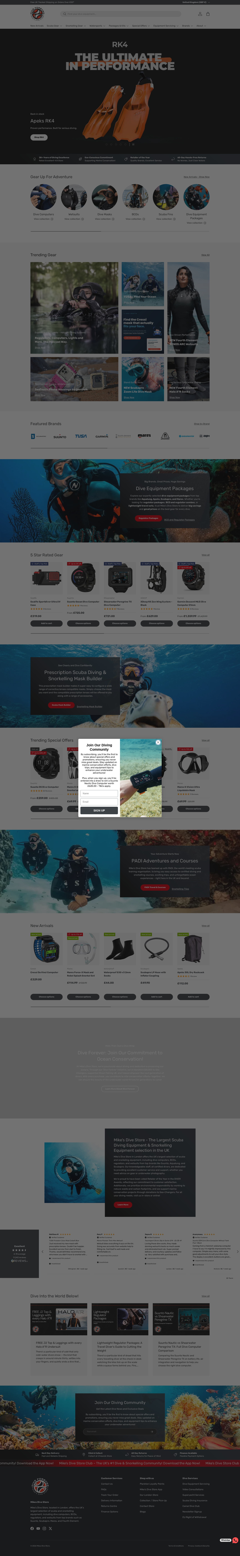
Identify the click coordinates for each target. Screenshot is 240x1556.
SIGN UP (99, 810)
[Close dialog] (158, 742)
